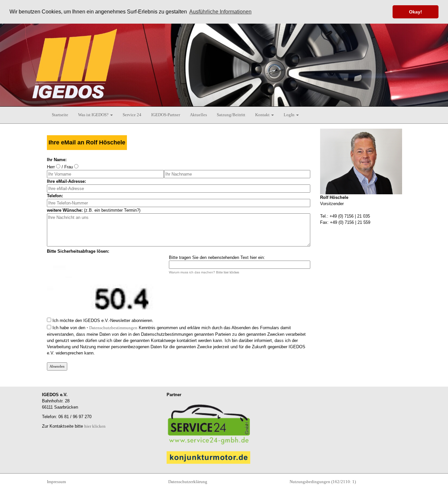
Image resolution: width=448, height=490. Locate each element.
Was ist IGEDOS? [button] (94, 114)
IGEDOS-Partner (165, 114)
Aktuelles (198, 114)
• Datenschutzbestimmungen (112, 327)
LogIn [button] (289, 114)
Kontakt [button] (263, 114)
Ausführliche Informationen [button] (220, 11)
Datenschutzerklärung (187, 481)
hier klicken (95, 426)
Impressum (56, 481)
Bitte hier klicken (227, 272)
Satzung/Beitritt (231, 114)
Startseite (60, 114)
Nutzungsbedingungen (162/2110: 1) (323, 481)
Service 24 (132, 114)
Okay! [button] (415, 11)
